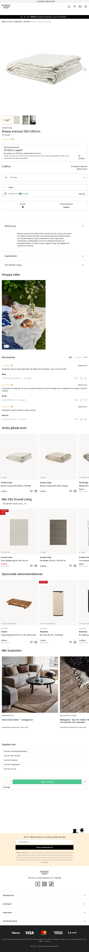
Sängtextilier (17, 21)
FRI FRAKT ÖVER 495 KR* (46, 1)
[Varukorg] (80, 6)
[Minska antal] (3, 781)
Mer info (82, 194)
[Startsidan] (6, 6)
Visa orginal (27, 378)
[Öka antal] (10, 781)
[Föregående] (4, 69)
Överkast (27, 21)
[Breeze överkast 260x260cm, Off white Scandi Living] (44, 69)
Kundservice (8, 895)
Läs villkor (44, 862)
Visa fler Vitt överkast (12, 756)
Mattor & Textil (7, 21)
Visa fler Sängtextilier (12, 764)
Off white (6, 787)
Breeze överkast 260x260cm (41, 21)
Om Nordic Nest (10, 921)
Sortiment (7, 904)
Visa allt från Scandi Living (13, 504)
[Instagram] (44, 883)
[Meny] (86, 6)
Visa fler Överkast (10, 760)
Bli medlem (81, 157)
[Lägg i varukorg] (35, 491)
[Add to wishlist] (31, 491)
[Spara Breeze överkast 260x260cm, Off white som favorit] (85, 781)
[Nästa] (85, 69)
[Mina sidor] (69, 6)
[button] (8, 139)
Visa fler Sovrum (10, 769)
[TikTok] (51, 883)
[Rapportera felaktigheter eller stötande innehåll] (85, 378)
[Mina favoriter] (74, 6)
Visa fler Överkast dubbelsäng (15, 751)
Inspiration (7, 912)
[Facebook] (37, 883)
